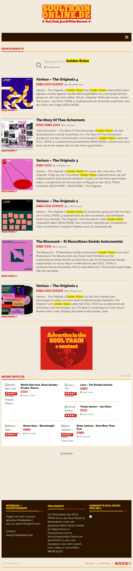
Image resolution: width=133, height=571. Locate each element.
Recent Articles (13, 376)
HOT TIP (40, 84)
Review (48, 84)
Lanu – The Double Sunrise (96, 384)
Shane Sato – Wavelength (38, 425)
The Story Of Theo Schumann (60, 120)
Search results (13, 49)
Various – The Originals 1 (57, 286)
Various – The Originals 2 (57, 201)
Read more (8, 110)
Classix (40, 125)
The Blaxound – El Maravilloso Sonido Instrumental (79, 241)
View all (122, 376)
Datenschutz (104, 563)
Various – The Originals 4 (57, 79)
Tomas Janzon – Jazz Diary (95, 406)
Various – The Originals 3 (57, 160)
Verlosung (58, 84)
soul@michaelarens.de (19, 535)
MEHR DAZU (55, 551)
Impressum (90, 563)
